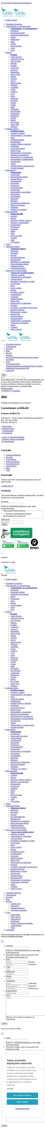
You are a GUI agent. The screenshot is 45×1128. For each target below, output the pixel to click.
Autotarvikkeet (16, 179)
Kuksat (13, 290)
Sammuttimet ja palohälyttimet (22, 159)
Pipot (13, 233)
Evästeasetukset (22, 1109)
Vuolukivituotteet (17, 168)
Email (8, 1038)
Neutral (13, 118)
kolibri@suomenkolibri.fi (22, 3)
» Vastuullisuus (6, 433)
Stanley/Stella (16, 83)
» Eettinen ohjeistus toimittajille (13, 439)
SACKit (14, 79)
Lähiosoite (32, 983)
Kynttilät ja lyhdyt (17, 292)
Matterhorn (15, 116)
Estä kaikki (22, 1102)
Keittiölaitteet (16, 142)
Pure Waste (15, 122)
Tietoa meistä (16, 917)
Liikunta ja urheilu (17, 275)
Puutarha (14, 305)
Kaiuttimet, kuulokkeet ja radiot (22, 281)
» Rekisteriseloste (7, 429)
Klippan (14, 63)
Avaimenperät (16, 181)
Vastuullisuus (16, 366)
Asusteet (14, 216)
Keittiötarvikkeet (12, 129)
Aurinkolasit (15, 175)
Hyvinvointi (15, 284)
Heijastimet (15, 183)
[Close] (2, 553)
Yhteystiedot (10, 364)
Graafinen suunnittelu (19, 910)
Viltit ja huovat (16, 329)
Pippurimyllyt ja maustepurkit (22, 157)
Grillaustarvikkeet (17, 140)
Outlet (8, 244)
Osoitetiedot (10, 981)
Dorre (13, 96)
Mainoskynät (15, 260)
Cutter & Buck (16, 57)
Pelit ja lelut (15, 301)
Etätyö (13, 37)
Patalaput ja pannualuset (20, 155)
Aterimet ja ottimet (18, 133)
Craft (12, 94)
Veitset (13, 164)
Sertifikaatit (25, 366)
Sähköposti (5, 520)
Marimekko (15, 72)
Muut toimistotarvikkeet (20, 264)
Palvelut (9, 353)
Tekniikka (14, 207)
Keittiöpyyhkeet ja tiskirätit (21, 144)
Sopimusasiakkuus (24, 357)
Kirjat (13, 286)
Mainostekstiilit (11, 212)
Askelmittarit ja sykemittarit (21, 277)
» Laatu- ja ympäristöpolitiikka (12, 437)
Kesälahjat (14, 31)
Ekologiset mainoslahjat (20, 35)
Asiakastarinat (19, 368)
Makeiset (14, 201)
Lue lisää (10, 1088)
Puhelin (9, 976)
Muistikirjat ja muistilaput (20, 262)
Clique (13, 90)
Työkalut (14, 327)
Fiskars (13, 103)
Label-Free (15, 68)
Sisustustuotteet (16, 318)
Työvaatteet (15, 242)
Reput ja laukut (16, 236)
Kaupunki (32, 986)
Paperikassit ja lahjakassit (20, 203)
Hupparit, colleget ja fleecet (21, 220)
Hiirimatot (14, 251)
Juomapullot (15, 190)
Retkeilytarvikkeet (17, 310)
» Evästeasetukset (7, 441)
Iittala (13, 107)
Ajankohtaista (11, 346)
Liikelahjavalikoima (13, 344)
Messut (13, 44)
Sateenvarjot (15, 314)
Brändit (8, 52)
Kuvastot (9, 349)
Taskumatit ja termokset (19, 323)
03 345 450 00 (6, 3)
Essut (13, 138)
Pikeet (13, 231)
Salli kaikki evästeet (22, 1095)
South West (15, 124)
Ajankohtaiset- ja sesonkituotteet (18, 26)
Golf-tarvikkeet (16, 279)
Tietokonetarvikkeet (18, 268)
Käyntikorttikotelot (18, 257)
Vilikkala (14, 85)
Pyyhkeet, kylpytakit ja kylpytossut (24, 308)
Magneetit (14, 199)
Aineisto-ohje (16, 904)
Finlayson (14, 98)
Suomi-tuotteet (16, 46)
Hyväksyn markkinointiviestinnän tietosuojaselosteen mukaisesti (17, 515)
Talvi (12, 50)
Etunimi (31, 962)
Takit (12, 240)
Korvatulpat (15, 194)
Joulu (13, 42)
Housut (13, 218)
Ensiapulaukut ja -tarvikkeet (21, 135)
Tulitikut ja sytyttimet (19, 209)
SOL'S (13, 81)
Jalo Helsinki (15, 111)
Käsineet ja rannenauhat (20, 223)
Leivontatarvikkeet (18, 148)
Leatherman (15, 114)
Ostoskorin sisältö (12, 1049)
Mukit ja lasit (15, 151)
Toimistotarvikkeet (13, 247)
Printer (13, 120)
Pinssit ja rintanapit (18, 205)
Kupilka (14, 66)
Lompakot (14, 297)
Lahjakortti (10, 370)
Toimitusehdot (7, 431)
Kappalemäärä (11, 991)
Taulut (13, 325)
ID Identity (15, 109)
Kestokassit (15, 227)
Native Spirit (15, 74)
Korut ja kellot (16, 288)
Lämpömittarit (16, 295)
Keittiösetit (15, 146)
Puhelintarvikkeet (17, 266)
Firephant (14, 100)
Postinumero (33, 988)
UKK (27, 368)
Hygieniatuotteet (17, 188)
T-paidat (14, 238)
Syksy (13, 48)
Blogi (8, 351)
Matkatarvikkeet (17, 299)
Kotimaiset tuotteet (18, 33)
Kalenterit (14, 253)
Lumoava (14, 70)
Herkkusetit (15, 39)
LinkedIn (9, 946)
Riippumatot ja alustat (19, 312)
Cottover (14, 92)
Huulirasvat (15, 185)
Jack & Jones (16, 61)
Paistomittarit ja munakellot (21, 153)
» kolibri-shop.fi (7, 486)
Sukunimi (32, 964)
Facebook (4, 502)
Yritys (8, 362)
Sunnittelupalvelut (12, 464)
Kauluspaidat (16, 225)
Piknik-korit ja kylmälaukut (21, 303)
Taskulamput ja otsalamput (21, 321)
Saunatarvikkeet (17, 316)
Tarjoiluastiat (15, 162)
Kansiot (13, 255)
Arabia (13, 105)
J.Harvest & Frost (17, 59)
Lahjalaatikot (15, 196)
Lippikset (14, 229)
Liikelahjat (13, 357)
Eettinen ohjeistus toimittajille (22, 923)
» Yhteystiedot (6, 426)
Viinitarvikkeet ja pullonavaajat (22, 166)
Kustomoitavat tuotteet (19, 177)
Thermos (14, 127)
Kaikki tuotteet (11, 20)
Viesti (8, 996)
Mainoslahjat (10, 170)
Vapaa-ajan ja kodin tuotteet (16, 271)
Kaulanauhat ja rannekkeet (21, 192)
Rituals (13, 76)
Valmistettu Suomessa (14, 24)
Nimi (8, 960)
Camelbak (14, 87)
